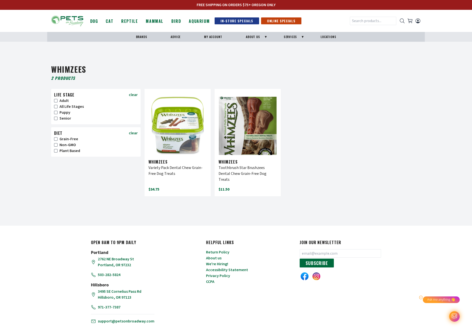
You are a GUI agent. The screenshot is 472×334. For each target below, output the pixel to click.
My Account (213, 37)
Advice (175, 37)
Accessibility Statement (227, 270)
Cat (109, 21)
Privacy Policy (218, 275)
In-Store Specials (237, 20)
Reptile (129, 21)
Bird (176, 21)
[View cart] (410, 21)
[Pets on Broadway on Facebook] (305, 276)
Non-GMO (67, 145)
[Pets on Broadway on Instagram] (316, 276)
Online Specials (281, 20)
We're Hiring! (217, 264)
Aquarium (199, 21)
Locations (328, 37)
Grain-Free (68, 139)
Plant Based (69, 150)
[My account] (418, 21)
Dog (94, 21)
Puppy (64, 112)
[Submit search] (402, 21)
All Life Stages (71, 106)
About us (213, 258)
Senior (65, 118)
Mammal (154, 21)
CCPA (210, 281)
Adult (64, 100)
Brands (141, 37)
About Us (253, 37)
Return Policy (217, 252)
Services (290, 37)
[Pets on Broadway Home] (67, 20)
